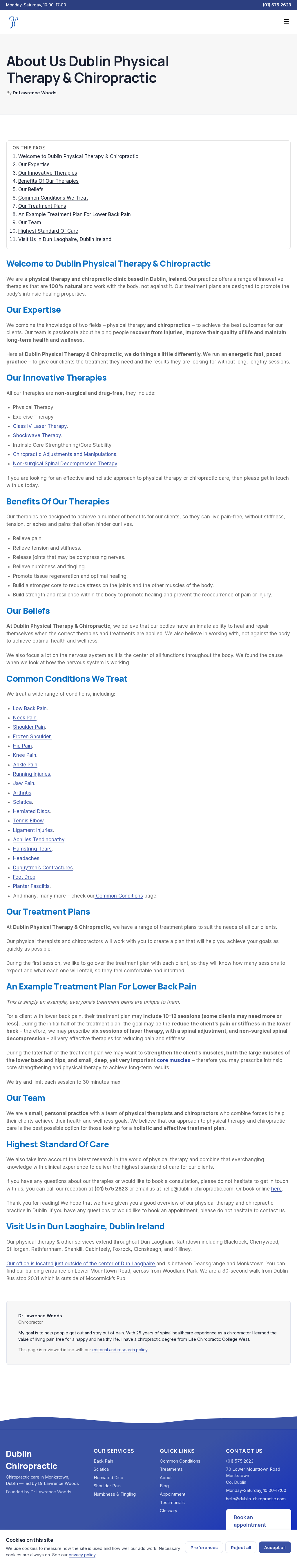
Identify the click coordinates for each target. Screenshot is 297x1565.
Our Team (29, 222)
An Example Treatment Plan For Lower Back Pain (74, 214)
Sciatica (22, 802)
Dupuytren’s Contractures (43, 868)
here (276, 1189)
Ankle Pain (25, 765)
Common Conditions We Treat (53, 198)
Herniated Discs (31, 811)
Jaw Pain (23, 783)
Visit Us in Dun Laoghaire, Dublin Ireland (64, 239)
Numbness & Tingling (115, 1494)
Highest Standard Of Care (48, 231)
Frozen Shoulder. (32, 736)
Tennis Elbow (28, 821)
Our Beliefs (31, 189)
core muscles (174, 1060)
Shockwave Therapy (37, 435)
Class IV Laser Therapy (40, 426)
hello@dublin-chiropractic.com (256, 1498)
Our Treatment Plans (42, 206)
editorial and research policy (119, 1349)
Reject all (241, 1547)
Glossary (168, 1510)
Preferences (204, 1547)
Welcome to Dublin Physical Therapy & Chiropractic (78, 156)
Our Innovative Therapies (47, 173)
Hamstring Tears (32, 849)
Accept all (275, 1547)
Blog (164, 1485)
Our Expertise (34, 164)
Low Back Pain (30, 708)
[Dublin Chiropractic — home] (13, 21)
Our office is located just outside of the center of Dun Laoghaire (81, 1264)
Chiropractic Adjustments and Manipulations (64, 454)
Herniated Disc (108, 1477)
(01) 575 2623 (277, 5)
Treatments (171, 1469)
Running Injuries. (32, 774)
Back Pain (103, 1461)
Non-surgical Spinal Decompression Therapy (65, 463)
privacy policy (82, 1554)
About (166, 1477)
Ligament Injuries (33, 830)
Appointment (172, 1494)
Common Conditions (119, 896)
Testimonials (172, 1502)
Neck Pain (25, 718)
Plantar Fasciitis (31, 886)
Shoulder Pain (29, 727)
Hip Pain (22, 746)
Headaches (26, 858)
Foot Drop (24, 877)
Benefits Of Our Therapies (48, 181)
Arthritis (22, 793)
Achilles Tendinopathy (38, 839)
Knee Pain (24, 755)
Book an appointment (250, 1521)
